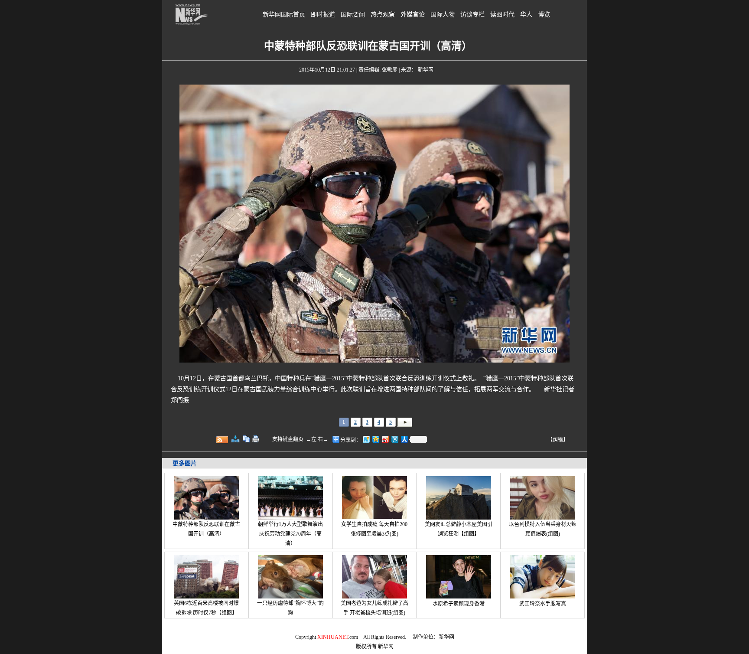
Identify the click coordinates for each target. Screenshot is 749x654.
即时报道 (323, 14)
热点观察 (383, 14)
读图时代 (502, 14)
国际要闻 (353, 14)
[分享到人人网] (404, 439)
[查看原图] (235, 438)
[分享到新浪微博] (385, 439)
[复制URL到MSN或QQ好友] (246, 438)
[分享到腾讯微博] (394, 439)
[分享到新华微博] (366, 439)
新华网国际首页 (284, 14)
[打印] (255, 438)
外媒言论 (413, 14)
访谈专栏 (472, 14)
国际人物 (442, 14)
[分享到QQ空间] (375, 439)
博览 (544, 14)
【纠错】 (557, 440)
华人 (526, 14)
